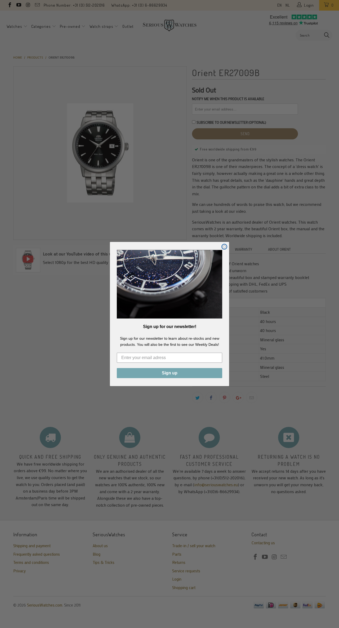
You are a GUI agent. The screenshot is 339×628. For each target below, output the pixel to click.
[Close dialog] (224, 246)
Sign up (169, 373)
